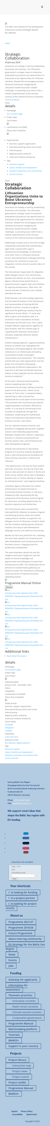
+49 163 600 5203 (21, 800)
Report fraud (32, 1114)
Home (7, 43)
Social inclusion (16, 174)
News (11, 954)
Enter (15, 879)
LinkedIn (8, 730)
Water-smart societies (25, 1006)
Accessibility (17, 1114)
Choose (9, 587)
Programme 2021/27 (20, 922)
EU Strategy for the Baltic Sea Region (25, 947)
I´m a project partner (21, 898)
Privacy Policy (27, 1111)
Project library (17, 1060)
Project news (20, 1071)
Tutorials (14, 1034)
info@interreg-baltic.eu (21, 803)
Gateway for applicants (22, 979)
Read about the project (17, 656)
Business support (16, 164)
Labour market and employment (23, 167)
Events (12, 960)
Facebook (9, 724)
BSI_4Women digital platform (17, 743)
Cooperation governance (27, 1018)
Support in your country (23, 1046)
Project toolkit (17, 1082)
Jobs (11, 965)
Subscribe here (11, 737)
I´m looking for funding (22, 892)
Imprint (14, 1111)
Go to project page (15, 114)
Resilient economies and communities (25, 171)
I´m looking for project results (21, 906)
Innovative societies (24, 1001)
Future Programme (20, 933)
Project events (20, 1077)
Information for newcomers (17, 987)
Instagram (9, 727)
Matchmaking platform (22, 1029)
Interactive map (21, 1065)
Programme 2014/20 (20, 927)
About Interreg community (25, 939)
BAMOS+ (13, 1040)
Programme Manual (20, 1023)
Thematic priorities (20, 995)
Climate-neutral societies (27, 1012)
